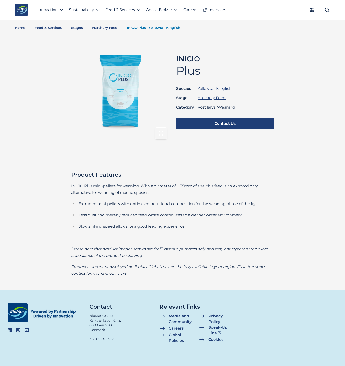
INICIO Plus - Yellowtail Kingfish (153, 28)
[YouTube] (26, 330)
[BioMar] (21, 10)
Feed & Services (120, 10)
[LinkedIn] (10, 330)
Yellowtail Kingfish (215, 88)
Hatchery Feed (105, 28)
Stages (77, 28)
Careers (190, 10)
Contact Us (225, 123)
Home (20, 28)
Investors (217, 10)
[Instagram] (18, 330)
